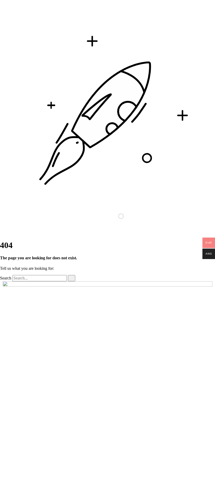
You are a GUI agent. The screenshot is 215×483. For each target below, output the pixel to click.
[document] (107, 382)
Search (5, 278)
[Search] (71, 278)
